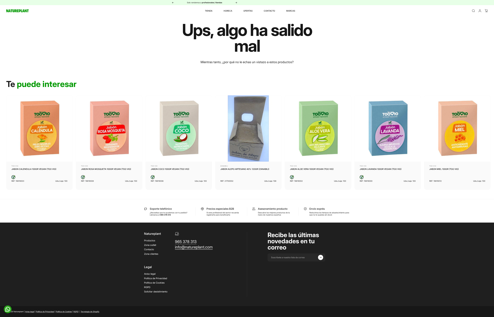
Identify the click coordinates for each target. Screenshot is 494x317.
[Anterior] (173, 2)
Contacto (149, 249)
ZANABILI (224, 166)
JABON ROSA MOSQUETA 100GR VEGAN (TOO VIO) (106, 169)
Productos (149, 240)
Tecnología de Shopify (90, 311)
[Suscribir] (320, 257)
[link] (186, 241)
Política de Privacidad (155, 278)
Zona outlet (150, 245)
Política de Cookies (154, 282)
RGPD (147, 287)
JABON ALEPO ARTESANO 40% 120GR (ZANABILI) (244, 169)
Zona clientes (151, 254)
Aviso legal (150, 273)
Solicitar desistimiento (155, 291)
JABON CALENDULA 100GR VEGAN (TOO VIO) (33, 169)
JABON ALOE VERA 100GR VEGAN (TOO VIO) (312, 169)
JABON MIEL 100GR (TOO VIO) (444, 169)
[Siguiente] (236, 2)
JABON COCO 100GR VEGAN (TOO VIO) (170, 169)
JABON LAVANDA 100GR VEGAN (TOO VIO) (381, 169)
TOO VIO (14, 166)
